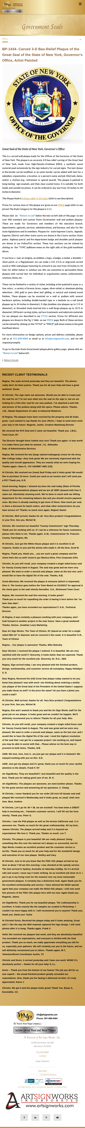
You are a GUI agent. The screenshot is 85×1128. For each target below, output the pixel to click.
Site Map (42, 1070)
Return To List (11, 359)
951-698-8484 (42, 1052)
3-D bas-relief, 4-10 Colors (35, 198)
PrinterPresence (48, 1074)
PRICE (60, 205)
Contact (42, 1055)
